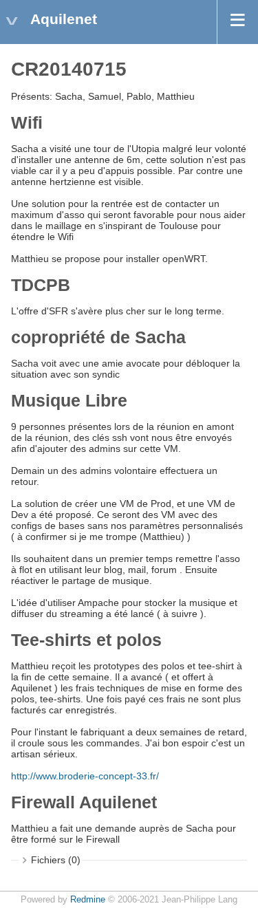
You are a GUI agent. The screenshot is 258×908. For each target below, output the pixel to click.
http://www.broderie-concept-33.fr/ (85, 775)
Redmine (87, 900)
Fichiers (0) (55, 859)
